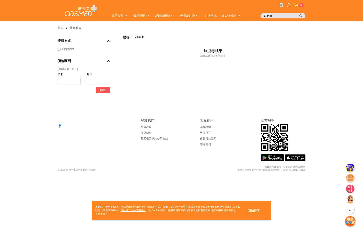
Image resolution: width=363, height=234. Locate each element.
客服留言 (205, 132)
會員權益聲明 (208, 138)
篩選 (103, 90)
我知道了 (254, 210)
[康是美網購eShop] (81, 11)
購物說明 (205, 126)
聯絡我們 (205, 144)
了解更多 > (101, 213)
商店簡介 (146, 132)
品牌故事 (146, 126)
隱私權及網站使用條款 (154, 138)
